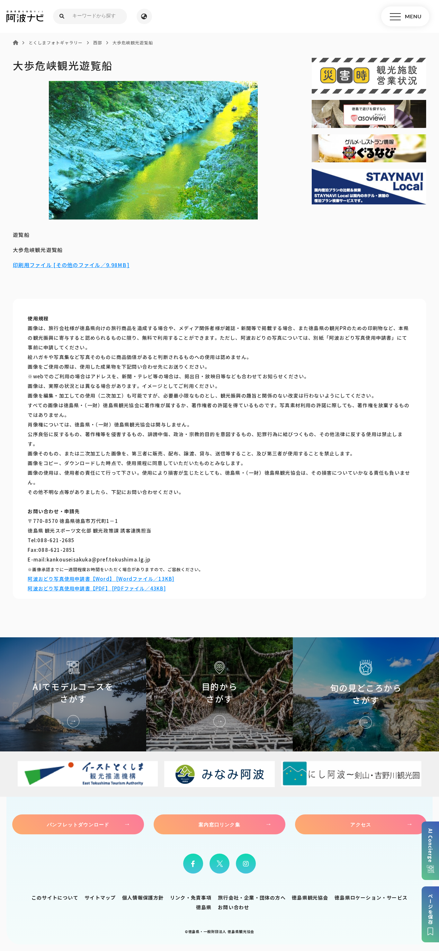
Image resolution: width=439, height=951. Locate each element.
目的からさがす (219, 694)
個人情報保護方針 (143, 897)
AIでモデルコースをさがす (73, 694)
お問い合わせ (233, 907)
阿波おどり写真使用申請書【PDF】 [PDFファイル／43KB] (97, 588)
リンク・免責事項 (191, 897)
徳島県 (204, 907)
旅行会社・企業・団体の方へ (252, 897)
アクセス (360, 824)
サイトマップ (100, 897)
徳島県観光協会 (310, 897)
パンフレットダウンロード (78, 824)
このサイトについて (54, 897)
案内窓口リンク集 (219, 824)
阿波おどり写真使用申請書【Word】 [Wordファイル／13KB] (101, 578)
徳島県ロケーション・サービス (371, 897)
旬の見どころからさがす (366, 694)
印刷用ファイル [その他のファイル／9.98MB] (71, 265)
